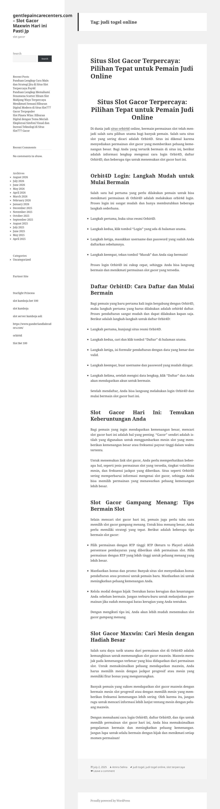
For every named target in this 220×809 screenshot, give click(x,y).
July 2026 (18, 181)
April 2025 (19, 239)
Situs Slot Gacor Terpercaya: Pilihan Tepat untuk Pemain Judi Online (142, 68)
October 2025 (21, 215)
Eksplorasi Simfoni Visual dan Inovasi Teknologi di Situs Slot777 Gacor (31, 126)
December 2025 (22, 208)
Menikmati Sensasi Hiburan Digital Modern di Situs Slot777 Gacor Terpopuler (32, 107)
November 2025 (22, 212)
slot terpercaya (176, 767)
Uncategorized (22, 259)
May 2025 (19, 235)
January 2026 (21, 204)
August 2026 (20, 177)
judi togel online (155, 767)
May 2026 (19, 188)
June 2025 (19, 231)
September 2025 (23, 219)
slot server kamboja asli (27, 316)
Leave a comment (104, 771)
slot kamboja (21, 308)
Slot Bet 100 (20, 343)
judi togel (138, 767)
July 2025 (18, 227)
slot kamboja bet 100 (25, 301)
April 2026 (19, 192)
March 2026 (20, 196)
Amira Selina (119, 767)
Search (17, 53)
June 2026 (19, 185)
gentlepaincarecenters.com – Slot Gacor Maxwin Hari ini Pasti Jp (42, 23)
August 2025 (20, 223)
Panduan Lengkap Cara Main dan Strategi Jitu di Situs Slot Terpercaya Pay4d (30, 84)
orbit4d (17, 335)
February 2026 (22, 200)
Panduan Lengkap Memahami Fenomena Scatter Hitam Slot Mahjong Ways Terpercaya (31, 96)
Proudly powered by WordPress (110, 800)
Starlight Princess (24, 293)
